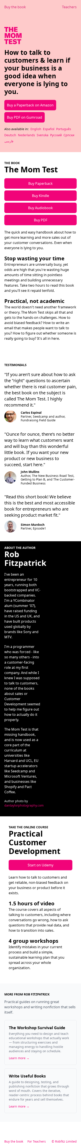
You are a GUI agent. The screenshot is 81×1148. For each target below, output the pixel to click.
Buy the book (15, 7)
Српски (69, 135)
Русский (56, 135)
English (35, 129)
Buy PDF (40, 220)
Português (63, 129)
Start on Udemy (40, 865)
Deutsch (10, 135)
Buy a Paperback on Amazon (30, 105)
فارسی (8, 141)
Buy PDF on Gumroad (24, 117)
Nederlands (26, 135)
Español (48, 129)
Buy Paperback (40, 183)
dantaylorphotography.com (24, 805)
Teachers (69, 7)
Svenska (42, 135)
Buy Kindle (40, 195)
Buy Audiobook (40, 207)
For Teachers (36, 1141)
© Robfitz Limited (64, 1141)
